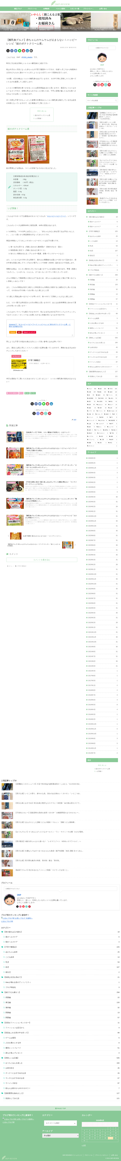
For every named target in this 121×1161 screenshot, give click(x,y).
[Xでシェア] (8, 50)
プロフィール (88, 1155)
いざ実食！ (39, 118)
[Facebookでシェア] (12, 50)
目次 (39, 111)
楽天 (19, 332)
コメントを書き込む (41, 560)
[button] (31, 50)
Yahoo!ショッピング (29, 332)
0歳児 (27, 393)
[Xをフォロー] (34, 413)
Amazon (12, 332)
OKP (102, 65)
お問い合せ (114, 1155)
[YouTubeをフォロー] (41, 413)
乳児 (22, 393)
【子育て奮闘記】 (12, 393)
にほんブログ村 (7, 921)
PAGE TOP (61, 1108)
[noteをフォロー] (45, 413)
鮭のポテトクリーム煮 (42, 115)
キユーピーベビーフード (56, 216)
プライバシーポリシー (101, 1155)
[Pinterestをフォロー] (49, 413)
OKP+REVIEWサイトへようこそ (72, 1155)
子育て (33, 393)
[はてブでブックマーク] (15, 50)
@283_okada (27, 57)
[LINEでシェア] (19, 50)
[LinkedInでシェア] (27, 50)
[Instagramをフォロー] (38, 413)
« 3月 (84, 1145)
